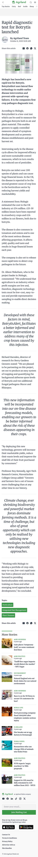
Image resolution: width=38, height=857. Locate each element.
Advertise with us (8, 845)
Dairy (14, 6)
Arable (25, 6)
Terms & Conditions (9, 838)
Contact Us (6, 835)
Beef (19, 6)
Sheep (32, 6)
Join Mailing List (19, 812)
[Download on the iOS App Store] (9, 827)
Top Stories (6, 6)
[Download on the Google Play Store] (27, 827)
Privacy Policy (7, 841)
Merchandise (7, 848)
